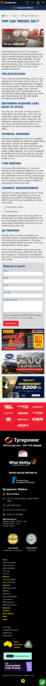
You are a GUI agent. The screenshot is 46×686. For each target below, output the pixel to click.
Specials (6, 608)
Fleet (5, 616)
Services (6, 585)
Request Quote (10, 323)
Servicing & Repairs (10, 596)
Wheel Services (8, 602)
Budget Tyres (7, 633)
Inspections (7, 594)
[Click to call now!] (27, 2)
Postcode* (7, 292)
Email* (5, 285)
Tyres (5, 559)
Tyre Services (7, 599)
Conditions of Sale (28, 675)
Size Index (6, 627)
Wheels (6, 576)
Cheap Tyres (7, 635)
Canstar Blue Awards (10, 630)
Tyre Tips (6, 574)
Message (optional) (10, 300)
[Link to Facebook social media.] (23, 681)
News (5, 619)
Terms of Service (22, 318)
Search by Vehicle (9, 562)
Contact (6, 610)
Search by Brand (9, 568)
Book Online (8, 613)
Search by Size (8, 565)
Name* (6, 271)
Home (6, 16)
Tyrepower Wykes (24, 7)
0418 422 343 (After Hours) (16, 510)
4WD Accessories (9, 588)
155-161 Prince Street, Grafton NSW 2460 (22, 499)
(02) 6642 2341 (14, 505)
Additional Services (10, 605)
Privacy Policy (8, 318)
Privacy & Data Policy (15, 675)
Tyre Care (6, 571)
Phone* (6, 278)
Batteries (6, 591)
